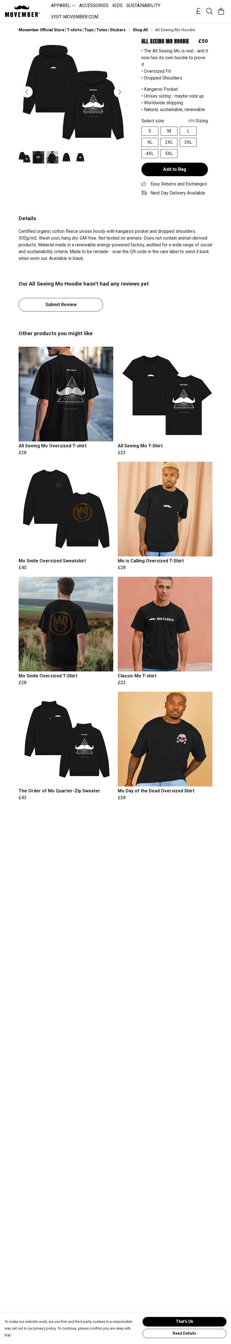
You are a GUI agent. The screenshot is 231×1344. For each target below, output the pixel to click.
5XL (169, 153)
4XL (150, 153)
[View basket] (220, 11)
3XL (188, 142)
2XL (169, 142)
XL (150, 142)
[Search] (209, 11)
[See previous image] (27, 92)
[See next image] (119, 92)
